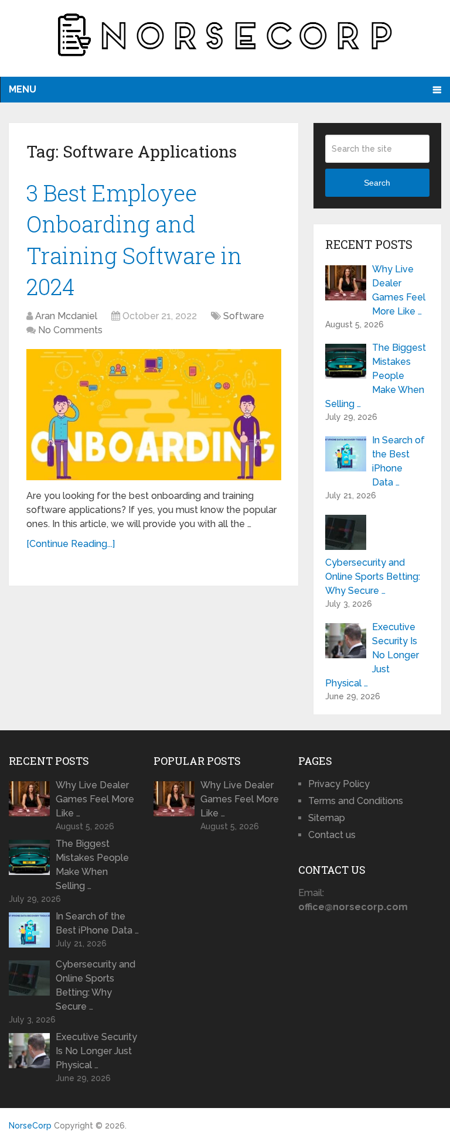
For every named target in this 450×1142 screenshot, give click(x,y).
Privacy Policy (339, 783)
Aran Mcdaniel (66, 316)
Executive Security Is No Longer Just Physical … (372, 655)
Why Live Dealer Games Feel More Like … (398, 290)
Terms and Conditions (355, 800)
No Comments (70, 330)
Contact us (332, 834)
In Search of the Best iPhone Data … (398, 461)
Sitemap (326, 817)
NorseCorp (30, 1125)
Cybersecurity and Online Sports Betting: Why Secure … (372, 576)
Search (377, 182)
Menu (22, 89)
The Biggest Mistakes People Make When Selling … (375, 375)
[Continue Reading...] (70, 543)
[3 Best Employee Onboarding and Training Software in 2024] (153, 414)
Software (243, 316)
